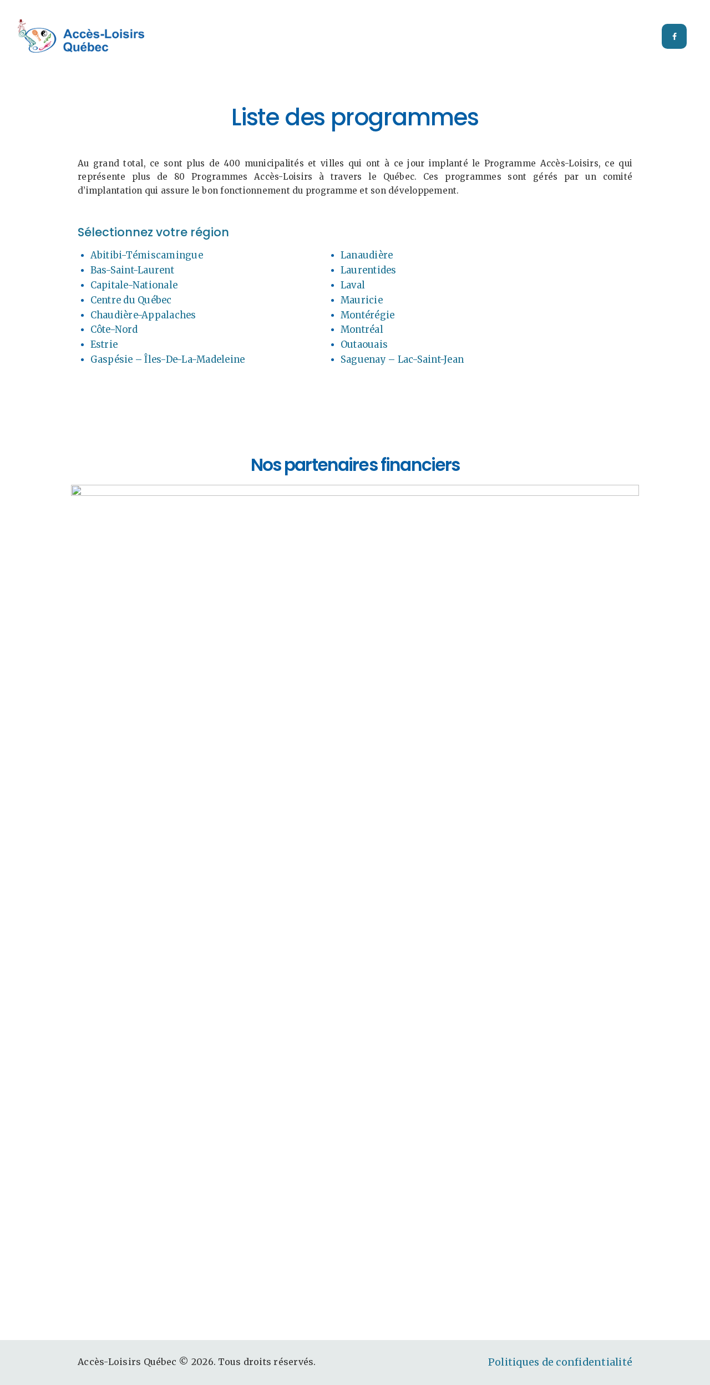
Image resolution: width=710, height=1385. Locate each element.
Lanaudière (367, 255)
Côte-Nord (114, 330)
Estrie (104, 345)
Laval (353, 285)
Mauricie (362, 300)
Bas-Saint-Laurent (132, 270)
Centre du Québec (131, 300)
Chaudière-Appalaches (143, 315)
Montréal (362, 330)
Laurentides (369, 270)
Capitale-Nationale (134, 285)
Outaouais (364, 345)
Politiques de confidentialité (560, 1362)
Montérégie (368, 315)
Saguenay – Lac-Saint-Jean (402, 360)
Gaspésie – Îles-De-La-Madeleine (167, 360)
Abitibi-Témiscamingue (146, 255)
